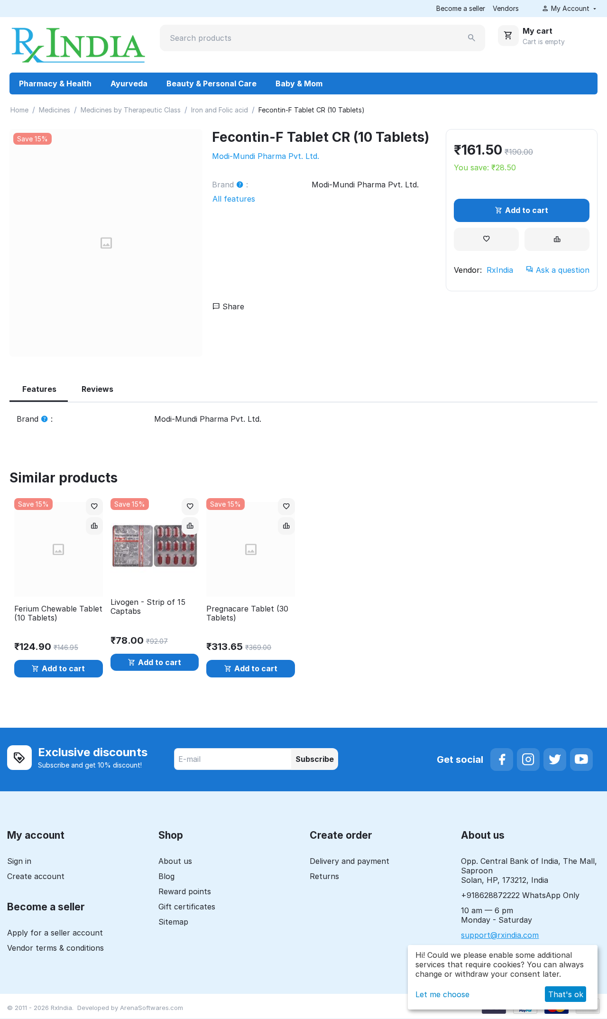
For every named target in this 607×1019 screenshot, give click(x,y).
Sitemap (173, 921)
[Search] (471, 38)
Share (232, 306)
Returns (324, 876)
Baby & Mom (299, 83)
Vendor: (468, 270)
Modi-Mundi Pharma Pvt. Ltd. (265, 156)
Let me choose (442, 994)
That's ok (565, 994)
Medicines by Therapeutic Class (131, 110)
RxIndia (500, 270)
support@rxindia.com (500, 935)
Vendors (506, 8)
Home (19, 110)
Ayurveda (128, 83)
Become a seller (460, 8)
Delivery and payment (349, 861)
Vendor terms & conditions (55, 948)
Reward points (184, 891)
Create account (35, 876)
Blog (166, 876)
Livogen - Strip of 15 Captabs (147, 607)
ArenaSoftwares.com (151, 1007)
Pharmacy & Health (55, 83)
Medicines (54, 110)
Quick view (58, 584)
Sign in (19, 861)
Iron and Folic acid (219, 110)
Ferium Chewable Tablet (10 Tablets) (58, 613)
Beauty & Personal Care (211, 83)
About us (175, 861)
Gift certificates (186, 906)
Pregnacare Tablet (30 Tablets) (247, 613)
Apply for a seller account (55, 932)
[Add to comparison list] (556, 239)
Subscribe (314, 759)
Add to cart (526, 210)
